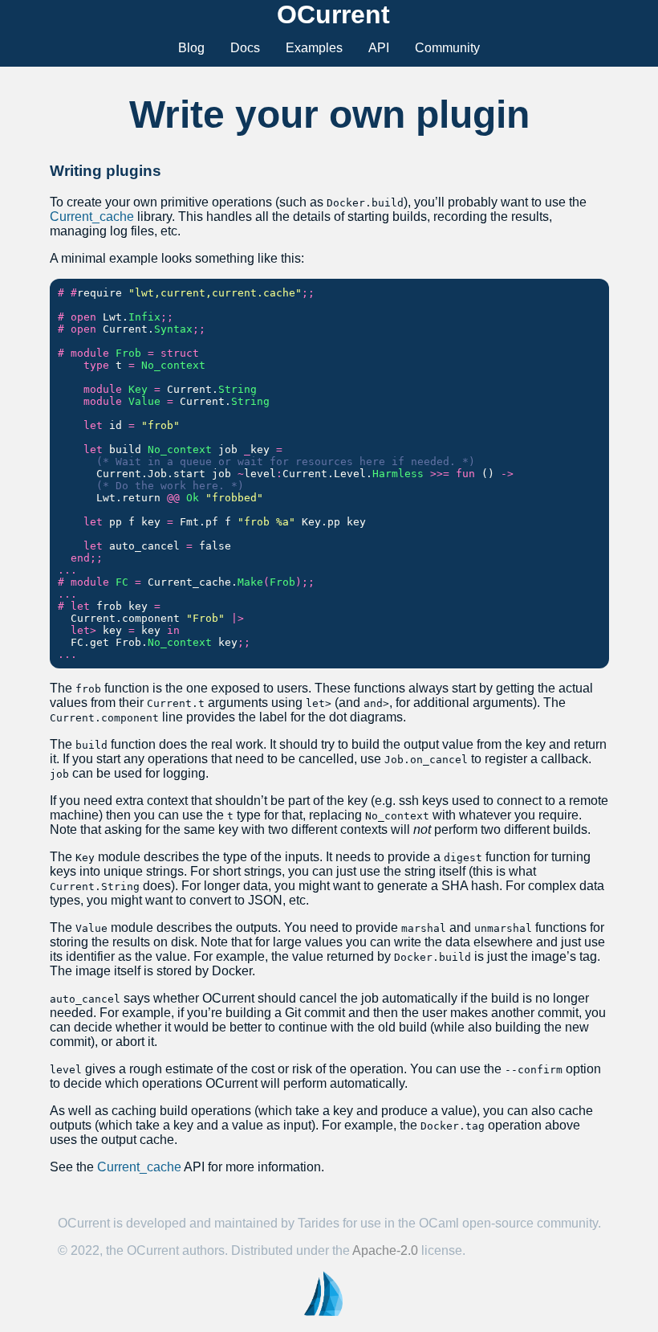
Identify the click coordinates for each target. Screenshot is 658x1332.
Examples (314, 48)
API (378, 48)
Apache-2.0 (385, 1250)
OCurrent (333, 14)
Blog (191, 48)
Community (447, 48)
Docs (245, 48)
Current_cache (92, 216)
